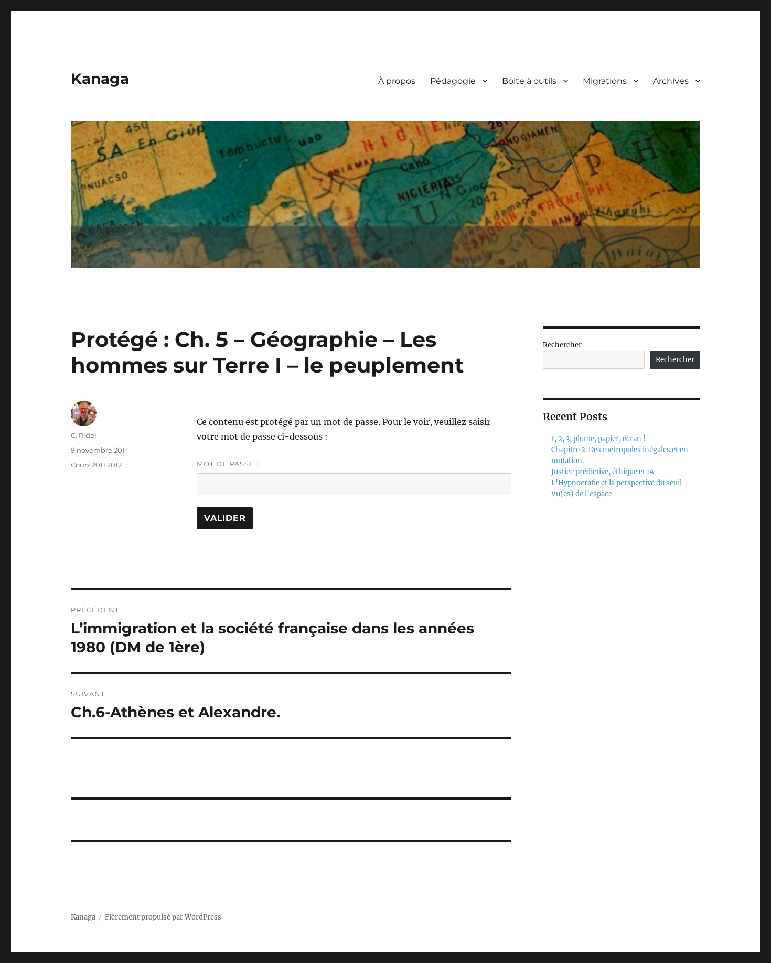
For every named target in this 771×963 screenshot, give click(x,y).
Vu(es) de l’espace (581, 493)
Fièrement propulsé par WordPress (163, 917)
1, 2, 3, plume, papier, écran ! (598, 438)
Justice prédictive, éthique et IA (602, 471)
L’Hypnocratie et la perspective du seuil (616, 482)
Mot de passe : (228, 463)
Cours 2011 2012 (96, 465)
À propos (396, 81)
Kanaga (100, 78)
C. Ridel (84, 435)
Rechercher (562, 345)
